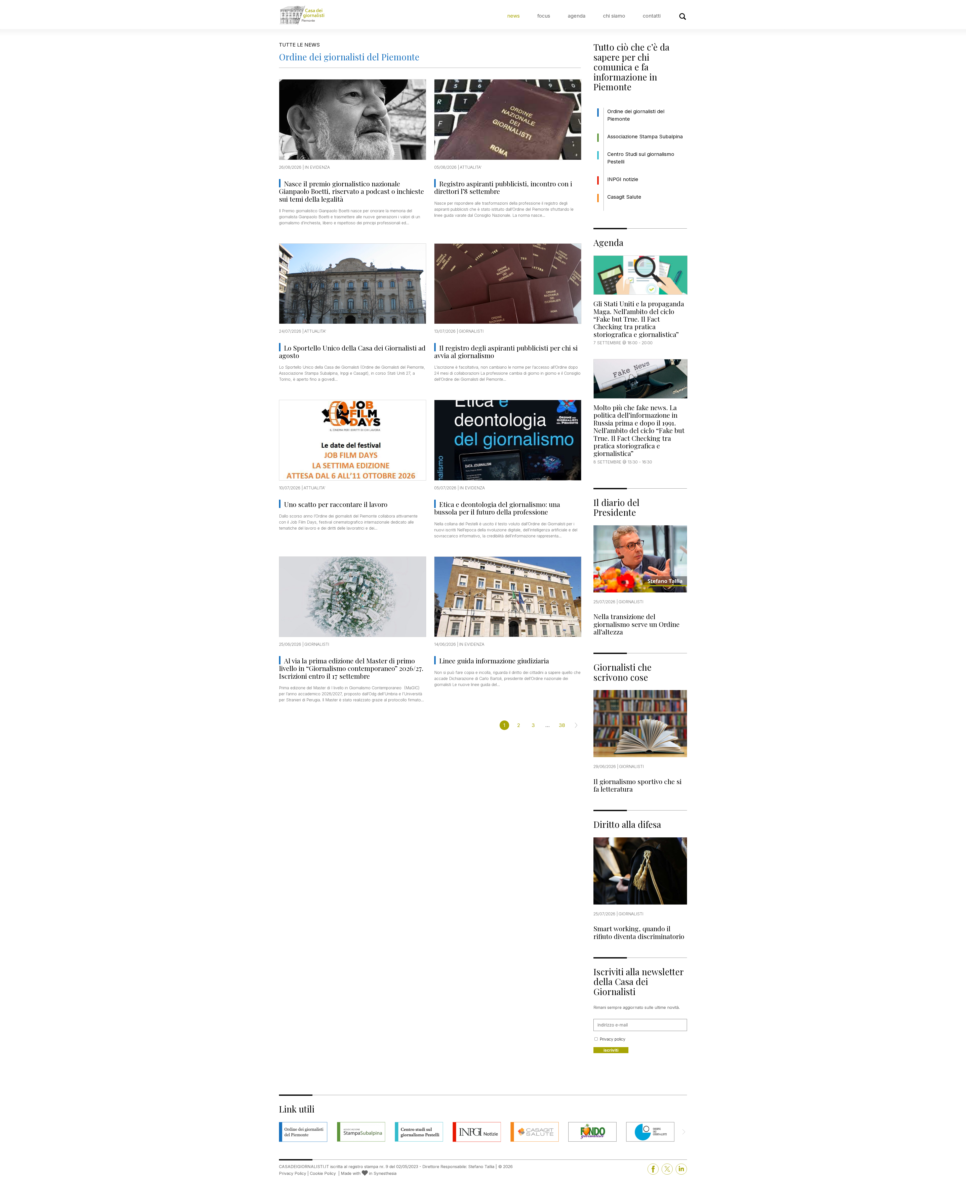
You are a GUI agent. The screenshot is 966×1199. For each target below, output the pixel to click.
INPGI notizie (622, 179)
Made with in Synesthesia (368, 1173)
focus (543, 16)
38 (562, 725)
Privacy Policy (292, 1173)
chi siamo (614, 16)
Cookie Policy (323, 1173)
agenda (576, 16)
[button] (683, 1131)
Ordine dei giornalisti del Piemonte (635, 115)
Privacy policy (612, 1039)
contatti (652, 16)
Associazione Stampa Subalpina (645, 137)
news (513, 16)
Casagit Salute (624, 197)
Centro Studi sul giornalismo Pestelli (640, 158)
